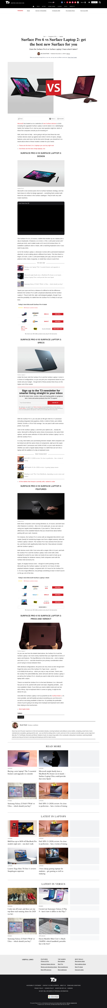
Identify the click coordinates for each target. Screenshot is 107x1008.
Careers (70, 988)
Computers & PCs (52, 36)
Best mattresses (62, 970)
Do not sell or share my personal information (53, 991)
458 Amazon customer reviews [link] (31, 307)
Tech (38, 6)
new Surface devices (49, 123)
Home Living (51, 6)
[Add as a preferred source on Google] (53, 996)
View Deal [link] (58, 314)
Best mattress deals (80, 964)
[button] (41, 314)
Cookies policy (49, 988)
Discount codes (79, 970)
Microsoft (20, 123)
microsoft (20, 717)
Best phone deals (80, 961)
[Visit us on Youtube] (70, 2)
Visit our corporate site (72, 1003)
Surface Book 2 (57, 696)
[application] (40, 218)
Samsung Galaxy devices (48, 964)
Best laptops (61, 961)
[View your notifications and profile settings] (89, 2)
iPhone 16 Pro (45, 961)
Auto (65, 6)
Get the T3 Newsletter (40, 10)
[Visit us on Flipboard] (75, 2)
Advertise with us (60, 988)
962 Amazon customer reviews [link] (31, 580)
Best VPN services (46, 970)
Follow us (53, 118)
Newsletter (61, 118)
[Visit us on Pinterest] (67, 2)
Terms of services (38, 407)
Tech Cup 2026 (84, 10)
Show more (42, 607)
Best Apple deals (24, 709)
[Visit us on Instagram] (73, 2)
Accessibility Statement (33, 985)
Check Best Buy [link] (57, 328)
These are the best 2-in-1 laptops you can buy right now (36, 145)
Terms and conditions (74, 985)
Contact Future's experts (51, 985)
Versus (68, 53)
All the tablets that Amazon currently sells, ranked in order (37, 481)
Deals (28, 10)
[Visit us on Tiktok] (78, 2)
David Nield (46, 53)
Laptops (61, 36)
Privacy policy (38, 988)
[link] (24, 314)
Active (44, 6)
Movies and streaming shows (49, 967)
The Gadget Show (70, 10)
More (71, 6)
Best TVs (60, 964)
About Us (63, 985)
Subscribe (94, 2)
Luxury (60, 6)
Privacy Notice (22, 408)
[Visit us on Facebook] (62, 2)
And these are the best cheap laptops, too (32, 148)
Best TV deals (79, 967)
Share (21, 118)
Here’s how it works (72, 57)
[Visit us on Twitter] (65, 2)
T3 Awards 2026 (56, 10)
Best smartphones (63, 967)
